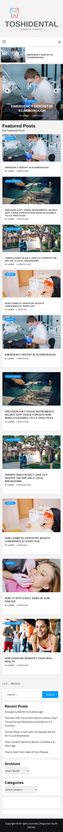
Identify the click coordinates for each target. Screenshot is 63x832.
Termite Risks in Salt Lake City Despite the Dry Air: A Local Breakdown (26, 478)
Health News (13, 181)
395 (13, 683)
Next (17, 683)
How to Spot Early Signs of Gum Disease (26, 752)
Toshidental (31, 24)
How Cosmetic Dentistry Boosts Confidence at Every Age (30, 744)
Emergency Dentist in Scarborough (27, 167)
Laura (25, 116)
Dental (31, 101)
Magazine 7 (46, 823)
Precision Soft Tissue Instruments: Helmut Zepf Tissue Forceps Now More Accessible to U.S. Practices (31, 213)
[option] (31, 55)
